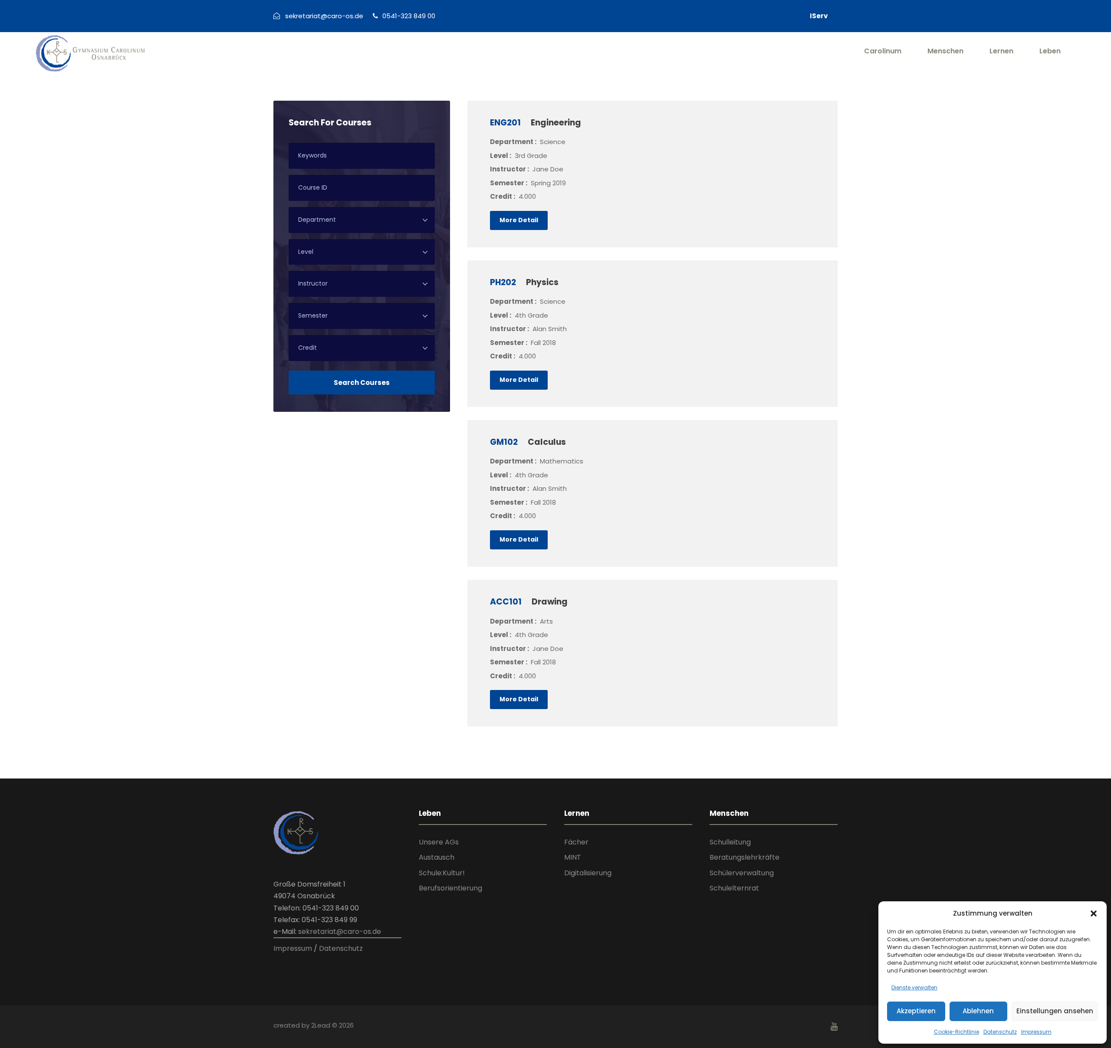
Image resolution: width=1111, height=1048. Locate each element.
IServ (819, 15)
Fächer (576, 842)
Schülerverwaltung (742, 873)
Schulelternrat (734, 888)
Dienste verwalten (914, 987)
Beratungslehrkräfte (744, 857)
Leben (1050, 51)
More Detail (519, 220)
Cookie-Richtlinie (956, 1031)
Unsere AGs (439, 842)
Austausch (436, 857)
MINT (572, 857)
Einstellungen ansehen (1054, 1010)
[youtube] (834, 1027)
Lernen (1001, 51)
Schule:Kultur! (442, 873)
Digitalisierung (587, 873)
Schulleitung (730, 842)
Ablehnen (978, 1010)
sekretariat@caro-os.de (339, 931)
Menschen (945, 51)
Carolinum (882, 51)
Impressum (1036, 1031)
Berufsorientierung (450, 888)
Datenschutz (1000, 1031)
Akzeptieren (916, 1010)
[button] (1093, 913)
